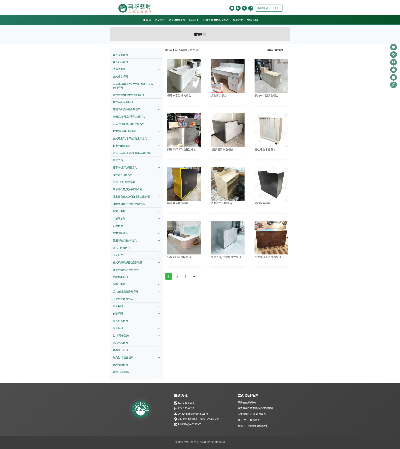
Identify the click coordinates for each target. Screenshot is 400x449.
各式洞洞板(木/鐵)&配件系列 (129, 124)
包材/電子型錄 (121, 335)
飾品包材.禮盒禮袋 (123, 357)
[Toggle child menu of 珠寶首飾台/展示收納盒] (159, 269)
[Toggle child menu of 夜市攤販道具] (159, 233)
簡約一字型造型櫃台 (266, 95)
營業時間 (252, 20)
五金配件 (118, 255)
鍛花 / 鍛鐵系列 (121, 247)
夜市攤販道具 (120, 233)
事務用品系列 (120, 343)
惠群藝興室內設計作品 (216, 20)
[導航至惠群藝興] (244, 8)
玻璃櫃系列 (119, 69)
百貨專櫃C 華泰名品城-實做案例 (255, 408)
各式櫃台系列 (120, 76)
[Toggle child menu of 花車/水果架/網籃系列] (159, 167)
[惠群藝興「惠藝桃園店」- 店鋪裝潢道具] (231, 8)
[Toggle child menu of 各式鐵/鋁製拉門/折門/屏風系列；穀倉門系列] (159, 85)
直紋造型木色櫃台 (265, 149)
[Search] (276, 8)
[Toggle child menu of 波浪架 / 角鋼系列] (159, 174)
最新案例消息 (177, 20)
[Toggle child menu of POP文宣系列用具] (159, 298)
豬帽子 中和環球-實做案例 (252, 425)
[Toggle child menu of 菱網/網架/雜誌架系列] (159, 240)
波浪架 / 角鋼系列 (122, 175)
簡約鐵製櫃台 (262, 203)
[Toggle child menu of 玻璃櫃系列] (159, 69)
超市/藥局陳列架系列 (124, 131)
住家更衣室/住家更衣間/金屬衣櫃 (131, 196)
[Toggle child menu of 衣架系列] (159, 313)
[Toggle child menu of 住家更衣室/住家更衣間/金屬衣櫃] (159, 196)
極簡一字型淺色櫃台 (179, 95)
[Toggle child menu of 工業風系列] (159, 218)
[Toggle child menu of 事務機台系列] (159, 350)
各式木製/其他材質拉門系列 (128, 95)
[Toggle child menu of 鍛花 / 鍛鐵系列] (159, 247)
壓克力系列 (119, 211)
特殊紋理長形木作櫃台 (268, 257)
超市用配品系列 (121, 145)
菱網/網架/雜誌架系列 (125, 240)
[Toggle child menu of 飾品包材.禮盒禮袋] (159, 357)
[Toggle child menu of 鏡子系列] (159, 306)
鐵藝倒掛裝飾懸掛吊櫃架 (126, 109)
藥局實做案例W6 (247, 402)
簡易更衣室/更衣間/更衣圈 (127, 189)
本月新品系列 (120, 62)
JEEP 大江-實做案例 (249, 419)
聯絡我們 (238, 20)
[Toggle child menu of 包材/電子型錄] (159, 335)
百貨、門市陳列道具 (124, 182)
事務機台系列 (120, 350)
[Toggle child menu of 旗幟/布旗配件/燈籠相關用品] (159, 203)
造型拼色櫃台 (219, 95)
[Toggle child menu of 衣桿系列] (159, 225)
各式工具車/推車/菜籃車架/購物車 (132, 153)
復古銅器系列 (120, 321)
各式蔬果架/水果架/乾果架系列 (130, 138)
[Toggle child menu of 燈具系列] (159, 328)
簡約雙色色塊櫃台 (177, 203)
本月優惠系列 (120, 55)
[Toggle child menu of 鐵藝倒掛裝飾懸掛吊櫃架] (159, 109)
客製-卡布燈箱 (121, 372)
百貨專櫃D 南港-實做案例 (252, 414)
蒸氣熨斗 (118, 160)
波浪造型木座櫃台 (221, 203)
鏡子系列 (118, 306)
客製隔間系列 (120, 365)
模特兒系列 (119, 284)
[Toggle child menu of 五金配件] (159, 255)
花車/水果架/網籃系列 (125, 167)
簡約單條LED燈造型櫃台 (181, 149)
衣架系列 (118, 313)
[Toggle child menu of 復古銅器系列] (159, 320)
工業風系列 (119, 218)
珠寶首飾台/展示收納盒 (126, 270)
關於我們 (160, 20)
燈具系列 (118, 328)
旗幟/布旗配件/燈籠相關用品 (129, 204)
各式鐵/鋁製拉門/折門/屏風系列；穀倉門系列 (133, 86)
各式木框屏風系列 (123, 102)
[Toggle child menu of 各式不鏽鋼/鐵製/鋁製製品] (159, 262)
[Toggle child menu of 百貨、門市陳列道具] (159, 182)
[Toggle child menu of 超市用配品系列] (159, 145)
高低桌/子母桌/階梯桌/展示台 (129, 116)
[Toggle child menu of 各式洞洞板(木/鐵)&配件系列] (159, 123)
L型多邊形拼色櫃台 (222, 149)
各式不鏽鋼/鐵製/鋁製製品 (127, 262)
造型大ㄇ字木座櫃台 (179, 257)
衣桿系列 (118, 226)
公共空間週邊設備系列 (125, 291)
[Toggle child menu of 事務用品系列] (159, 342)
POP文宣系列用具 (123, 299)
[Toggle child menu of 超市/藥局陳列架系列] (159, 131)
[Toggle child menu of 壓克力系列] (159, 211)
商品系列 (194, 20)
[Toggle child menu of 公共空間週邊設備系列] (159, 291)
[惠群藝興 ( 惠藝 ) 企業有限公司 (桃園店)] (141, 410)
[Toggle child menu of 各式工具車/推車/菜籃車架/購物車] (159, 153)
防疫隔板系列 (120, 277)
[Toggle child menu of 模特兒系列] (159, 284)
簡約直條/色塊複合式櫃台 (226, 257)
